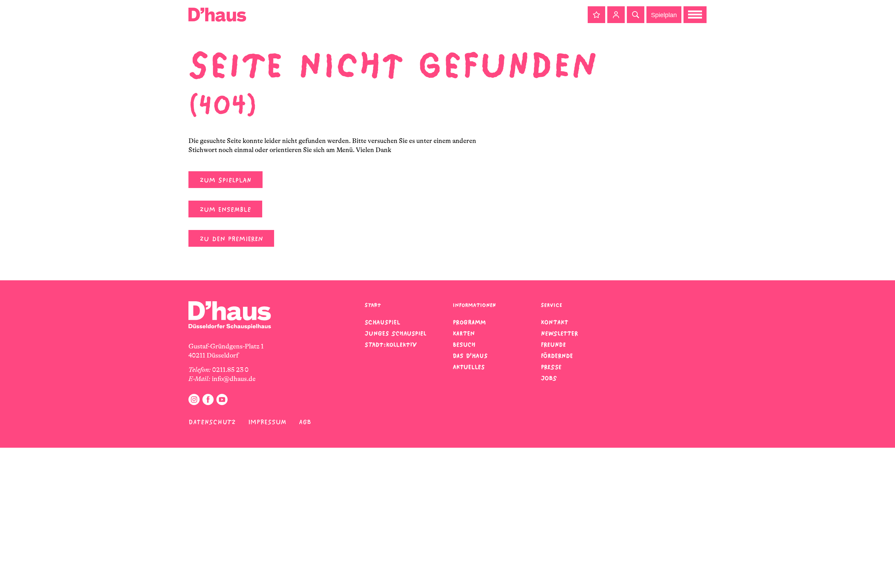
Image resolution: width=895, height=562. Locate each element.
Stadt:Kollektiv (391, 344)
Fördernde (557, 356)
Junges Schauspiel (395, 333)
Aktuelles (469, 367)
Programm (469, 322)
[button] (596, 14)
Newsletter (559, 333)
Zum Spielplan (225, 180)
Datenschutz (212, 422)
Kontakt (554, 322)
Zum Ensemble (225, 209)
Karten (464, 333)
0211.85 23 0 (230, 370)
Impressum (267, 422)
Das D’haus (470, 356)
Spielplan (664, 15)
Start (373, 305)
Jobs (549, 378)
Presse (551, 367)
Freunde (553, 344)
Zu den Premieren (231, 239)
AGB (305, 422)
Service (551, 305)
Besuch (464, 344)
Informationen (474, 305)
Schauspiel (382, 322)
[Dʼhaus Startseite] (217, 14)
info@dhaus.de (234, 379)
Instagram (194, 399)
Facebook (208, 399)
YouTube (222, 399)
